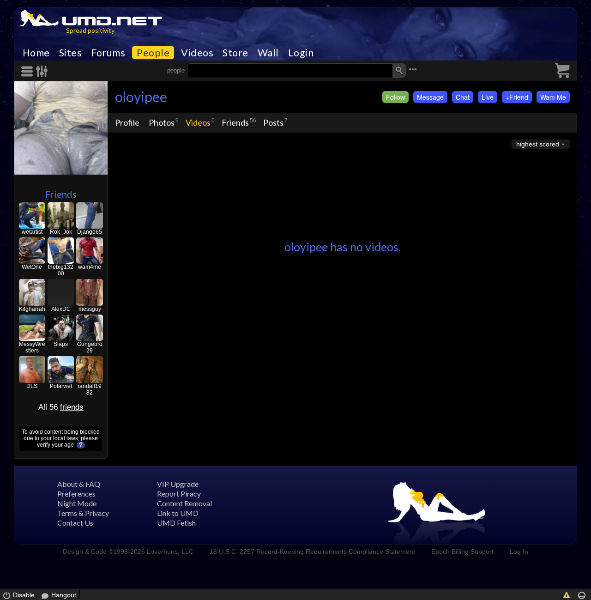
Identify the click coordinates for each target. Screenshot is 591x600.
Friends (61, 194)
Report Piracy (179, 493)
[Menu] (28, 71)
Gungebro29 (90, 347)
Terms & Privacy (83, 513)
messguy (89, 309)
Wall (268, 53)
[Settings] (42, 71)
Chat (463, 97)
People (153, 53)
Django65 (89, 232)
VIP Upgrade (178, 483)
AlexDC (61, 309)
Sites (70, 53)
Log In (519, 551)
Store (235, 53)
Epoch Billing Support (462, 551)
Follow (395, 97)
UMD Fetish (176, 522)
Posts (273, 122)
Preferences (76, 493)
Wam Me (553, 97)
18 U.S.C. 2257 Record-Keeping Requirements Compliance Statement (312, 551)
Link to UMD (178, 513)
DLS (31, 386)
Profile (127, 122)
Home (36, 53)
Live (488, 97)
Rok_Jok (61, 232)
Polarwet (61, 386)
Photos (162, 122)
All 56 (61, 407)
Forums (108, 53)
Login (301, 53)
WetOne (32, 267)
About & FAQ (78, 483)
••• (413, 69)
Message (430, 97)
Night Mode (76, 503)
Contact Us (75, 522)
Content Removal (184, 503)
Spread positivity (90, 30)
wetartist (32, 232)
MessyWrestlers (32, 347)
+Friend (517, 97)
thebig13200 (60, 270)
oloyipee (141, 96)
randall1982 (90, 389)
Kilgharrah (32, 309)
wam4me (89, 267)
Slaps (61, 344)
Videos (197, 53)
